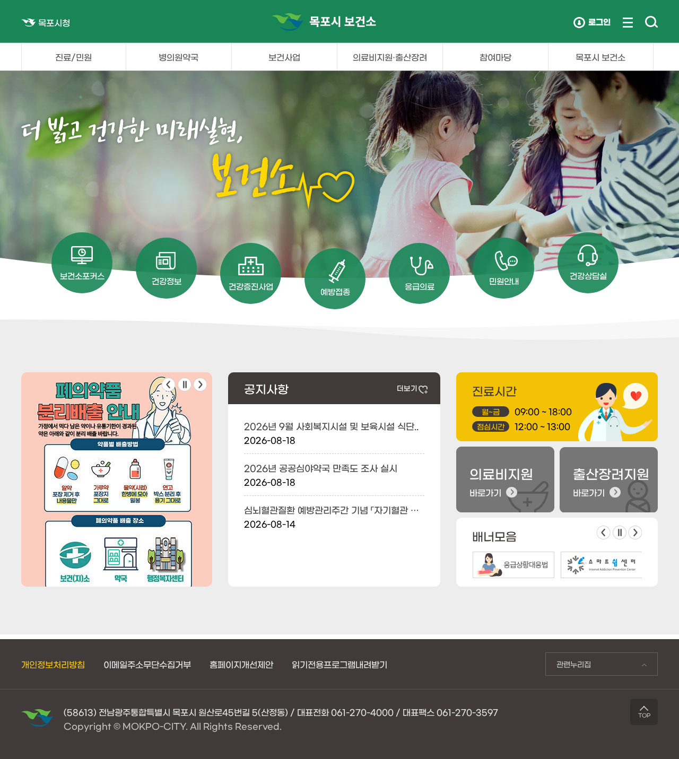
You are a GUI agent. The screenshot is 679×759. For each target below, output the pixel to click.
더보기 (407, 388)
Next (200, 384)
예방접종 (335, 291)
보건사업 (284, 57)
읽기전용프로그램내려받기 (339, 664)
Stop (185, 384)
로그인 (599, 21)
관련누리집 (568, 666)
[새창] (116, 377)
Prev (168, 384)
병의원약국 (178, 57)
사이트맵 (628, 22)
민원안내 (504, 281)
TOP (644, 715)
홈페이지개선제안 (241, 664)
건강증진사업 (251, 286)
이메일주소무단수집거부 (147, 664)
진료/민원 (73, 57)
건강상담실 (588, 276)
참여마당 (495, 57)
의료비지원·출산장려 (390, 57)
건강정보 (166, 281)
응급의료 (419, 286)
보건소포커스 (82, 276)
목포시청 (54, 22)
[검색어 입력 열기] (651, 22)
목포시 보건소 (600, 57)
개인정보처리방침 (53, 664)
